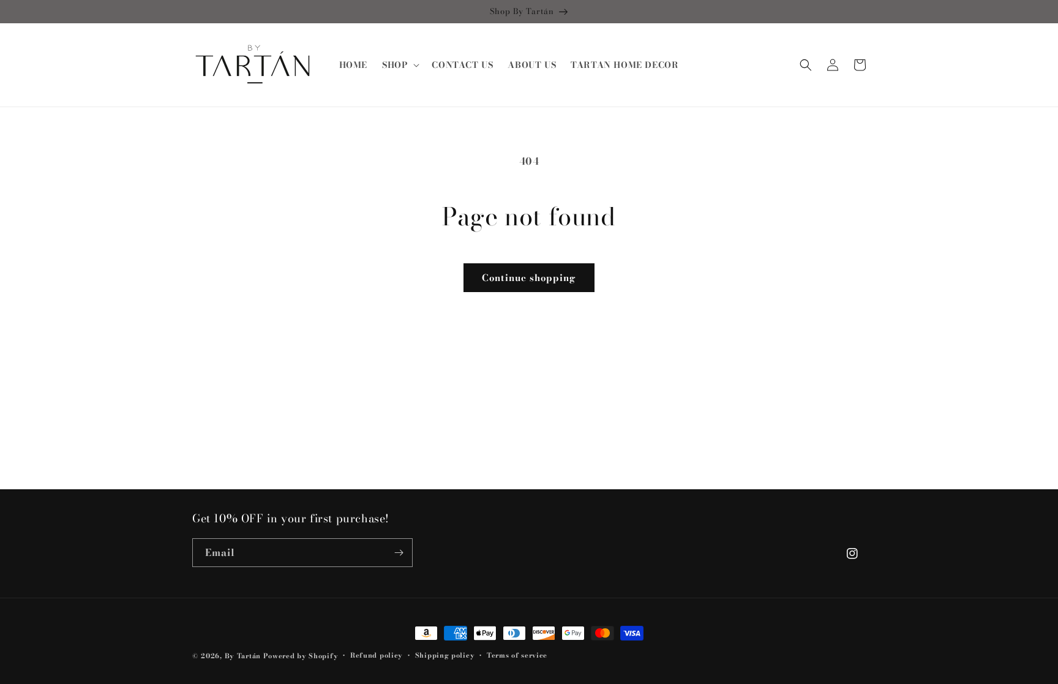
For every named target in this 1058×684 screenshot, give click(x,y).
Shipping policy (445, 655)
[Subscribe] (398, 552)
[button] (399, 65)
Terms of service (517, 655)
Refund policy (376, 655)
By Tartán (243, 656)
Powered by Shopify (301, 656)
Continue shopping (529, 278)
